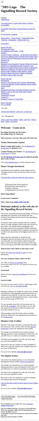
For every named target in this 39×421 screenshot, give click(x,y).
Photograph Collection (20, 58)
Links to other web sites (15, 75)
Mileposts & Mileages (8, 69)
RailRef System (16, 71)
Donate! (31, 58)
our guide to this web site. (20, 202)
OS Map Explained (28, 69)
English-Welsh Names (16, 68)
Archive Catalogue (12, 55)
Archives (4, 53)
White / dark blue (24, 120)
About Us (4, 82)
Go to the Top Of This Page (26, 396)
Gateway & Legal (12, 92)
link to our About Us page (17, 253)
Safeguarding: (5, 38)
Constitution (5, 29)
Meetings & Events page (14, 157)
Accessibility (5, 25)
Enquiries (4, 99)
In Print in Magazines (31, 68)
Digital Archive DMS (26, 56)
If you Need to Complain (9, 34)
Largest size (28, 112)
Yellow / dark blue (11, 121)
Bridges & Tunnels (31, 64)
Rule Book (12, 29)
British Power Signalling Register (12, 66)
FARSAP (10, 58)
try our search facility (20, 286)
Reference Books (6, 73)
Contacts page (7, 317)
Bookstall (4, 90)
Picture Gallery (6, 71)
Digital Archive (14, 56)
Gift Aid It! (4, 84)
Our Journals (12, 82)
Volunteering (5, 19)
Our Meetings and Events (9, 51)
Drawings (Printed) (22, 90)
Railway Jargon (27, 71)
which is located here (27, 362)
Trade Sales (22, 92)
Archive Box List (25, 55)
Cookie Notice (17, 23)
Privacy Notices (28, 23)
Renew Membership (28, 82)
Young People (15, 38)
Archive (3, 55)
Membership (5, 80)
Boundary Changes (18, 64)
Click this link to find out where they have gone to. (17, 177)
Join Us (19, 82)
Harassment (12, 40)
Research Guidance (19, 73)
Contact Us (4, 97)
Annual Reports (22, 29)
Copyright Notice (6, 23)
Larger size (19, 112)
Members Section (14, 84)
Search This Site (6, 47)
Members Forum (6, 64)
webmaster (12, 306)
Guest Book (5, 43)
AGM (20, 51)
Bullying (4, 40)
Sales (2, 88)
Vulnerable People (27, 38)
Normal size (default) (8, 112)
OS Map (18, 69)
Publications (11, 90)
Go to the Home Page (8, 396)
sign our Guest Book (19, 274)
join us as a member (16, 262)
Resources (4, 62)
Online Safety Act (23, 40)
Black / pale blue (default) (9, 120)
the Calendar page (11, 162)
